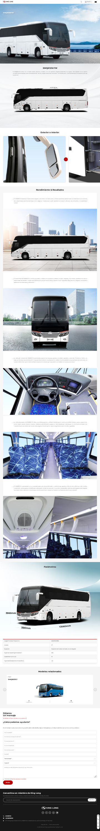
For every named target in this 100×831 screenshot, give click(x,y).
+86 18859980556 (9, 818)
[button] (65, 159)
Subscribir (91, 799)
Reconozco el (15, 779)
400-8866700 (8, 816)
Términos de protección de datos (18, 779)
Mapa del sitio (44, 824)
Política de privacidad (54, 824)
